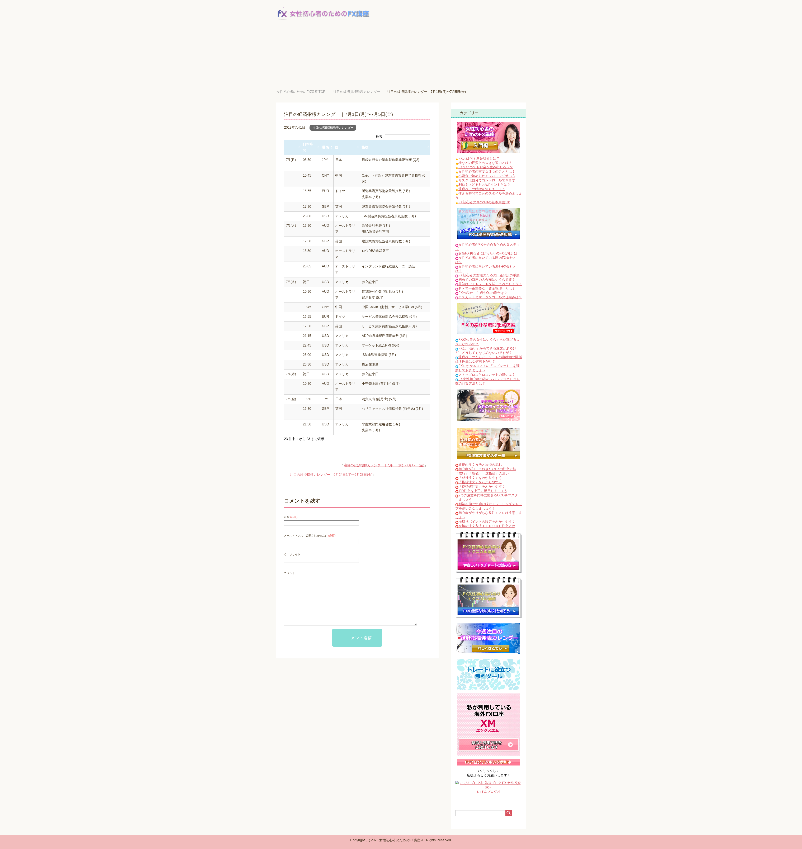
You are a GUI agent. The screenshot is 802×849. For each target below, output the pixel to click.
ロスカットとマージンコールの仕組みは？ (490, 297)
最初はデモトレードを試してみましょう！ (490, 284)
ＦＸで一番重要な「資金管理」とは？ (486, 288)
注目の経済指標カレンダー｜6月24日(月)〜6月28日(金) (331, 474)
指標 (365, 147)
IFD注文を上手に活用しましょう (482, 491)
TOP (304, 92)
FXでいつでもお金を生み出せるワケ (485, 167)
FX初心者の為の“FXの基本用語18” (484, 202)
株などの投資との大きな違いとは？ (485, 162)
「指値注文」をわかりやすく (480, 482)
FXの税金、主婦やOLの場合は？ (482, 293)
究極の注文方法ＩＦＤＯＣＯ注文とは (486, 526)
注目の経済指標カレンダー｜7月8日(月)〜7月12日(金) (384, 465)
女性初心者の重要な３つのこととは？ (486, 171)
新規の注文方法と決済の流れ (480, 464)
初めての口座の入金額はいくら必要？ (486, 279)
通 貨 (325, 147)
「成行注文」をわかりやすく (480, 478)
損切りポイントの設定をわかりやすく (486, 521)
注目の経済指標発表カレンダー (332, 127)
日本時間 (308, 147)
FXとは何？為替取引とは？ (479, 158)
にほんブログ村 (488, 791)
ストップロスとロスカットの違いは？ (486, 374)
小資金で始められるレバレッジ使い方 (486, 176)
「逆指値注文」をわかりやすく (481, 486)
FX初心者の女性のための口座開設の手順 (489, 275)
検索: (379, 136)
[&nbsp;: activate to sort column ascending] (292, 147)
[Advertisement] (401, 58)
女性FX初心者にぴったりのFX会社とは (487, 253)
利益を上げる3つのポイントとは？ (484, 184)
